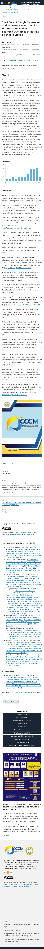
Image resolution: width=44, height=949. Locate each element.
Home (4, 8)
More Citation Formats (10, 493)
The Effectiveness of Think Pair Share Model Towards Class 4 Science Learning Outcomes (23, 657)
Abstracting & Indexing (22, 730)
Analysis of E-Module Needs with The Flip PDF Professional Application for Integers (23, 550)
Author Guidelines (22, 717)
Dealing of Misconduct (22, 733)
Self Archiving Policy (22, 742)
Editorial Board (22, 724)
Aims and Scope (22, 714)
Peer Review (22, 727)
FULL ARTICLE (9, 464)
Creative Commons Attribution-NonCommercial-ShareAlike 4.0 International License (21, 885)
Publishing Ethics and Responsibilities (22, 745)
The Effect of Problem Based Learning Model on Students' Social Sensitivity (23, 618)
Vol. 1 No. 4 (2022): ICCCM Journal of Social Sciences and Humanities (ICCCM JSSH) (19, 11)
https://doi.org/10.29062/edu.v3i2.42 (14, 395)
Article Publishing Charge (22, 721)
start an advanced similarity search (23, 692)
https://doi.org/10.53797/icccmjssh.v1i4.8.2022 (22, 60)
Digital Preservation (22, 739)
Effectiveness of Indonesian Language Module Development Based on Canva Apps (22, 593)
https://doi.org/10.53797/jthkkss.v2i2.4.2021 (17, 228)
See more (6, 836)
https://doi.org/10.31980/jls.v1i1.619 (18, 268)
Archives (11, 8)
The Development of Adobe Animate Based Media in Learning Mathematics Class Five (22, 630)
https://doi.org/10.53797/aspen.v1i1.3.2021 (25, 305)
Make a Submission (11, 702)
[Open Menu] (2, 3)
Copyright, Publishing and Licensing (22, 736)
